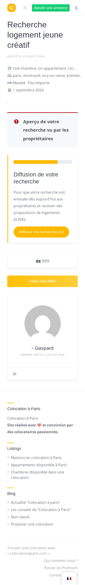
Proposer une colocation (32, 524)
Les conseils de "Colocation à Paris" (41, 509)
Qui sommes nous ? (61, 560)
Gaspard (44, 348)
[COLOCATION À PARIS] (11, 8)
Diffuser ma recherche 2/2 (41, 231)
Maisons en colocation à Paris (36, 457)
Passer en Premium (61, 567)
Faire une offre (42, 281)
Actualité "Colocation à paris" (35, 502)
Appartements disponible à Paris (39, 464)
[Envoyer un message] (15, 374)
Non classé (20, 516)
